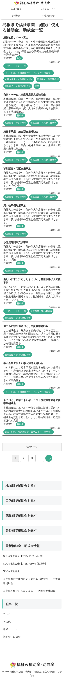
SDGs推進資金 (11, 571)
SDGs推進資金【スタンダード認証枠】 (25, 563)
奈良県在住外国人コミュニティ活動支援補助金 (29, 591)
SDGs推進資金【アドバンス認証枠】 (24, 556)
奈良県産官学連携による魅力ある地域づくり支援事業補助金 (31, 581)
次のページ (32, 446)
